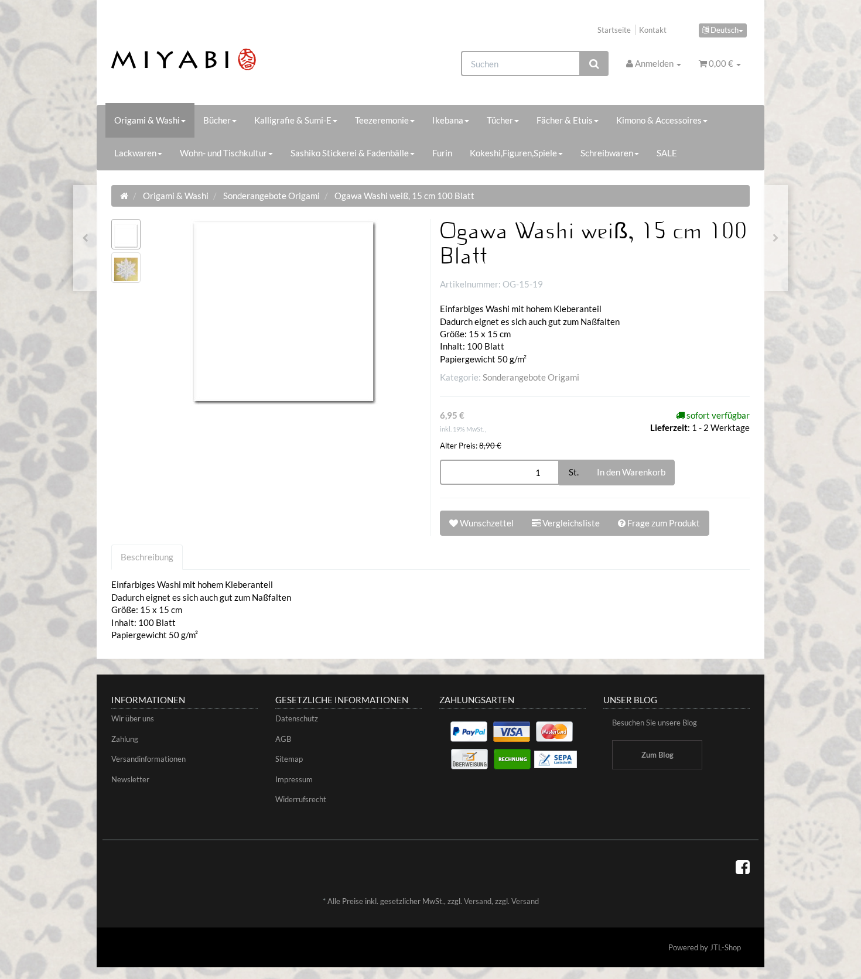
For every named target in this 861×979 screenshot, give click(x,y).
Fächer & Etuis (565, 120)
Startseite (614, 30)
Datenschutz (296, 718)
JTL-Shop (725, 947)
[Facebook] (743, 867)
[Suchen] (594, 63)
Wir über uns (132, 718)
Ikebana (447, 120)
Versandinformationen (148, 759)
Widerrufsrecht (300, 799)
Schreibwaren (606, 153)
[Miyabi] (211, 59)
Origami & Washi (147, 120)
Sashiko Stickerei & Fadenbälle (350, 153)
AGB (283, 739)
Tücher (500, 120)
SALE (667, 153)
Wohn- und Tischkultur (223, 153)
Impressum (294, 779)
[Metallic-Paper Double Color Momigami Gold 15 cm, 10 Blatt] (776, 238)
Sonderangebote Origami (531, 377)
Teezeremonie (382, 120)
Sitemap (289, 759)
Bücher (217, 120)
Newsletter (130, 779)
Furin (442, 153)
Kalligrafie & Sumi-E (293, 120)
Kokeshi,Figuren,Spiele (513, 153)
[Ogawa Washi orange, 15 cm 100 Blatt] (85, 238)
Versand (477, 901)
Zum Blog (657, 754)
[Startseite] (124, 195)
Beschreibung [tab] (147, 557)
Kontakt (653, 30)
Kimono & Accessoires (659, 120)
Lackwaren (135, 153)
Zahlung (124, 739)
